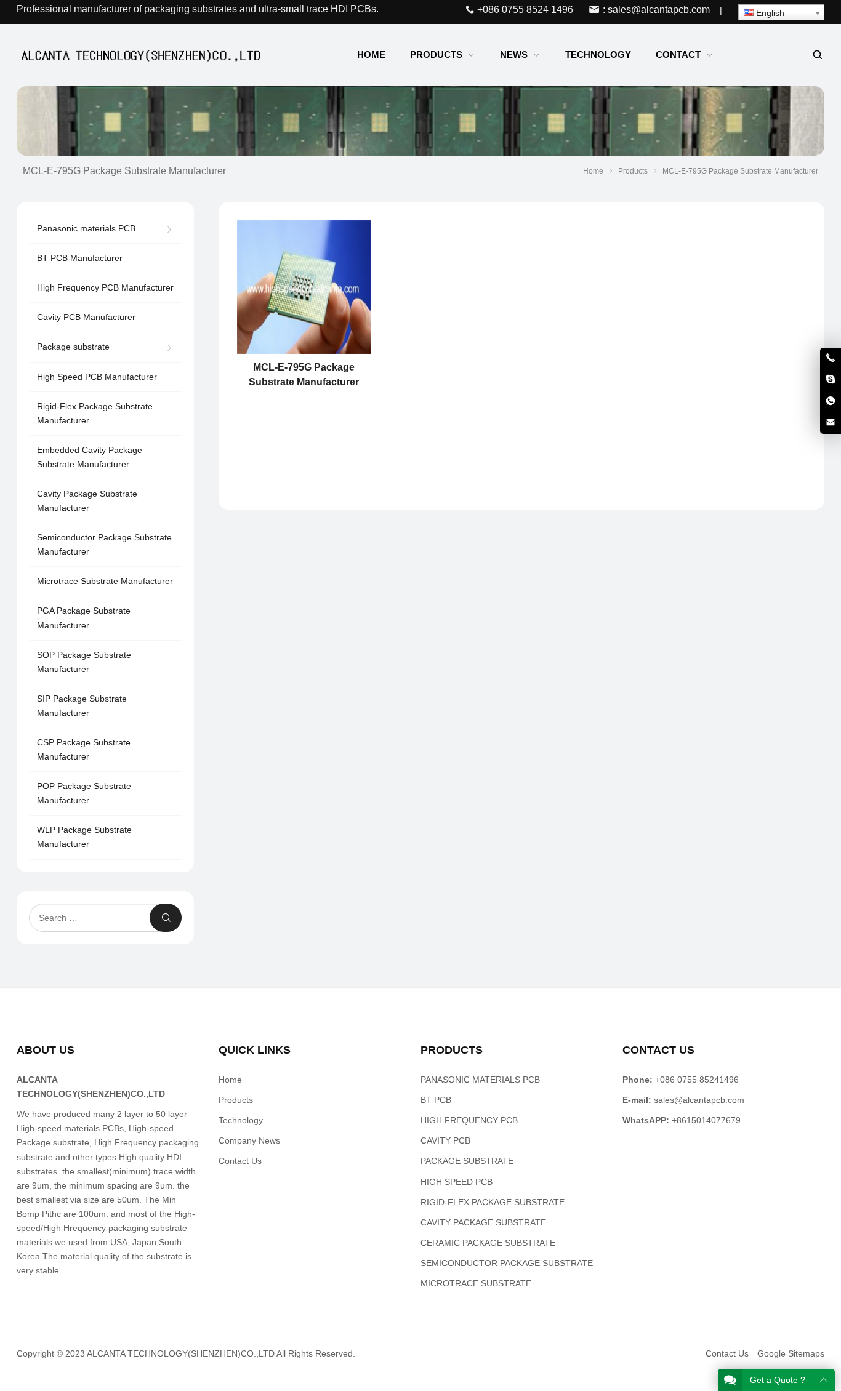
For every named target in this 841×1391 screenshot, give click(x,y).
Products (236, 1100)
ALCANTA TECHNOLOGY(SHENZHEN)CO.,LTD (181, 1353)
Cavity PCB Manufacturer (86, 317)
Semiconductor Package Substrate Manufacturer (104, 544)
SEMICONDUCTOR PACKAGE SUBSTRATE (506, 1263)
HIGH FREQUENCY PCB (469, 1120)
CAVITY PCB (445, 1140)
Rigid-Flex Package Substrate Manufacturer (95, 413)
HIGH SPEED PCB (456, 1182)
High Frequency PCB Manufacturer (105, 287)
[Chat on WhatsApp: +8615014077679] (830, 401)
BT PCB (435, 1100)
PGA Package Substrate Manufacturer (84, 618)
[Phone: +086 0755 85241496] (830, 358)
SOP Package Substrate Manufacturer (84, 662)
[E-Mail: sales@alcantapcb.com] (830, 422)
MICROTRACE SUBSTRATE (475, 1283)
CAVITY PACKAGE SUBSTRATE (483, 1222)
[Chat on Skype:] (830, 379)
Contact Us (240, 1161)
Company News (249, 1140)
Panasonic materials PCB (86, 228)
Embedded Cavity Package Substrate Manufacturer (89, 457)
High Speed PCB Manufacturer (97, 377)
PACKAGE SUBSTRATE (466, 1161)
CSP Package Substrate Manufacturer (84, 749)
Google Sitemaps (790, 1353)
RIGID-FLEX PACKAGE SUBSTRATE (492, 1202)
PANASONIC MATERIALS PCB (480, 1079)
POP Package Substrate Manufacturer (84, 793)
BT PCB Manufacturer (80, 258)
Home (230, 1079)
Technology (241, 1120)
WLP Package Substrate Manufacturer (84, 837)
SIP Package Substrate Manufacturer (82, 706)
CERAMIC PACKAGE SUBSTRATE (487, 1243)
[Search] (817, 55)
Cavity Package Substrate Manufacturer (87, 501)
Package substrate (73, 346)
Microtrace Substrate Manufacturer (105, 581)
